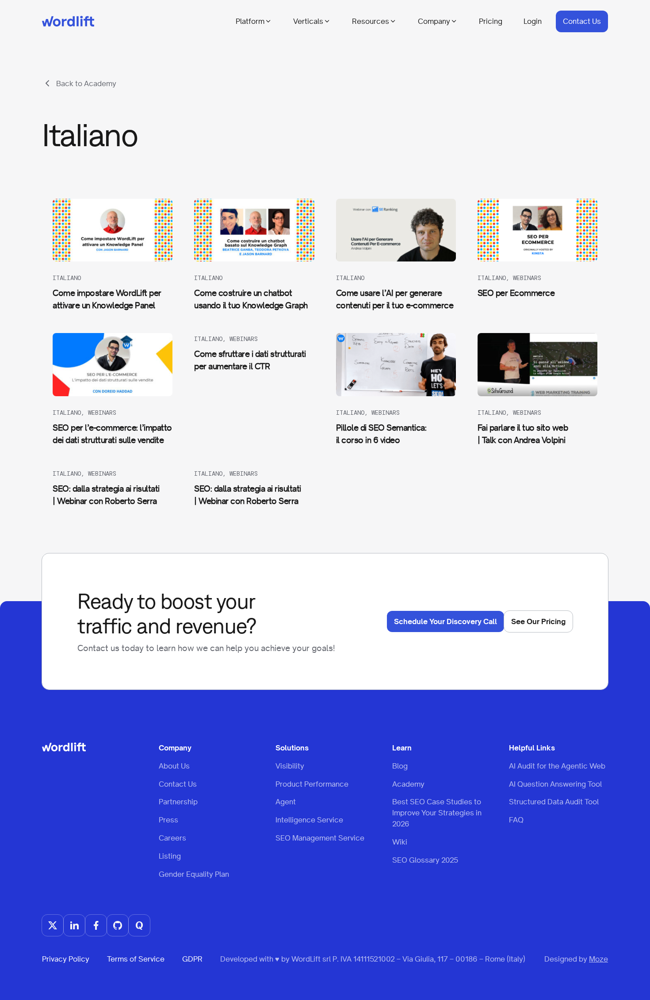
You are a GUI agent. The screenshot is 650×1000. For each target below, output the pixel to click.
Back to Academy (86, 83)
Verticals (308, 21)
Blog (400, 765)
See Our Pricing (538, 621)
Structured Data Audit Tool (554, 801)
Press (168, 819)
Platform (250, 21)
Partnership (178, 801)
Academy (408, 784)
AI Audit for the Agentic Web (557, 765)
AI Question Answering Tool (555, 784)
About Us (174, 765)
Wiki (399, 841)
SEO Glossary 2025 (425, 860)
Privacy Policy (65, 959)
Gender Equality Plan (194, 874)
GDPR (192, 959)
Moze (598, 959)
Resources (370, 21)
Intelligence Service (309, 819)
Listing (170, 856)
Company (434, 21)
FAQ (516, 819)
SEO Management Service (319, 837)
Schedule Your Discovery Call (445, 621)
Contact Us (582, 21)
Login (533, 21)
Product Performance (311, 784)
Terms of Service (135, 959)
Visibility (289, 765)
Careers (172, 837)
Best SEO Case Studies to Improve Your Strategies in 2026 (437, 812)
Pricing (490, 21)
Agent (285, 801)
